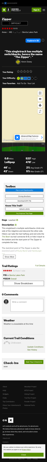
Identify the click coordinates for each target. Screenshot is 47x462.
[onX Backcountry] (9, 3)
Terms (29, 459)
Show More (9, 257)
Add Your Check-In (34, 362)
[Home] (12, 10)
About (5, 387)
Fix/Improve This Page (24, 213)
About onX (6, 438)
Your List (31, 83)
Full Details (40, 265)
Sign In (36, 10)
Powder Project (29, 402)
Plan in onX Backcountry (24, 190)
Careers (5, 442)
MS (10, 32)
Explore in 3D (33, 40)
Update (35, 347)
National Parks (29, 405)
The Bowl (6, 236)
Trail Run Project (30, 398)
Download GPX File (24, 201)
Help (4, 390)
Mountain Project (30, 387)
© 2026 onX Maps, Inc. (17, 459)
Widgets (6, 394)
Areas (4, 32)
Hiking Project (29, 394)
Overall (14, 279)
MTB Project (28, 390)
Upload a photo (24, 209)
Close (23, 455)
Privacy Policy (26, 449)
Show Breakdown (23, 283)
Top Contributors (9, 402)
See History (32, 350)
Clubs (5, 398)
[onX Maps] (8, 422)
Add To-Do (21, 83)
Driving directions (24, 196)
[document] (23, 451)
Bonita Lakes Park (30, 32)
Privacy (35, 459)
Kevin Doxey (26, 61)
